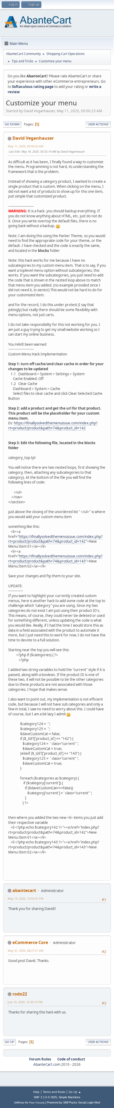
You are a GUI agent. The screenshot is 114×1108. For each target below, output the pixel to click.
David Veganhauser (33, 138)
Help (36, 1092)
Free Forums (37, 1102)
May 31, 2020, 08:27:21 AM (25, 950)
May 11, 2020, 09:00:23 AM (25, 146)
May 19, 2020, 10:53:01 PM (25, 898)
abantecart (24, 890)
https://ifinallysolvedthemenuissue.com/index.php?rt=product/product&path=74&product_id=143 (55, 559)
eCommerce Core (30, 942)
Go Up (9, 1042)
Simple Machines (69, 1097)
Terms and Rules (54, 1092)
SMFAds (19, 1102)
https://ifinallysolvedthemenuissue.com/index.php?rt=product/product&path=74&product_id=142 (53, 425)
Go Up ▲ (75, 1092)
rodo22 (19, 994)
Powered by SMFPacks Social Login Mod (73, 1102)
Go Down (12, 124)
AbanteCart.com (46, 1064)
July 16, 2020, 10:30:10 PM (25, 1002)
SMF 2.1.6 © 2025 (45, 1097)
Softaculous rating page (33, 86)
